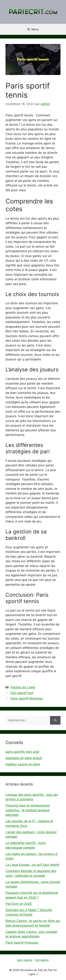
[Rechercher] (55, 720)
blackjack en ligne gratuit (24, 758)
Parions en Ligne (22, 687)
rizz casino (42, 960)
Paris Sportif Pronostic (22, 942)
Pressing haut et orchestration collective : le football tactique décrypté (28, 810)
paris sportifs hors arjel (22, 752)
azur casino (24, 960)
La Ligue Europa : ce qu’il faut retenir (32, 865)
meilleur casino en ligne (23, 764)
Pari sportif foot (21, 693)
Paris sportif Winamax (26, 698)
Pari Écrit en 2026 (19, 904)
